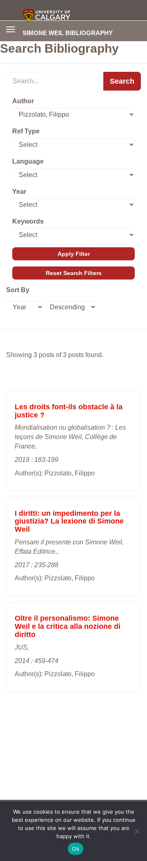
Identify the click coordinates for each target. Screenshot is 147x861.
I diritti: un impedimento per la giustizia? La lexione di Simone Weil (69, 521)
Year (19, 191)
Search (122, 81)
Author (23, 101)
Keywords (28, 221)
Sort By (17, 289)
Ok (75, 848)
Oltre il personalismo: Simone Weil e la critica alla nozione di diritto (67, 626)
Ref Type (26, 131)
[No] (137, 831)
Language (28, 161)
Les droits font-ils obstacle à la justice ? (68, 411)
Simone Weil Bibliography (67, 32)
